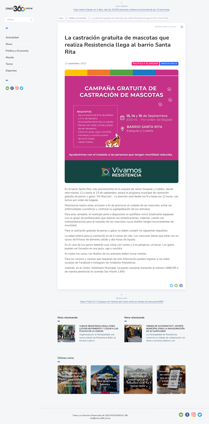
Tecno (9, 64)
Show (9, 44)
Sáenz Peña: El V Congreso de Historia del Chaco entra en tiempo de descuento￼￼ (121, 301)
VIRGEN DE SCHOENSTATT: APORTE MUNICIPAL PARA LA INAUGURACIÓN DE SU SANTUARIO (165, 329)
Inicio (61, 18)
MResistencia (169, 63)
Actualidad (12, 37)
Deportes (11, 70)
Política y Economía (17, 50)
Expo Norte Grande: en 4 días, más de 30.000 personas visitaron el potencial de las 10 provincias (122, 9)
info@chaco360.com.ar (100, 418)
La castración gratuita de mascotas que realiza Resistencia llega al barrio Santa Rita (118, 45)
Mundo (10, 57)
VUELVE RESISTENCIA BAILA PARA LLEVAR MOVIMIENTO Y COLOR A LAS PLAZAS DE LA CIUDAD (98, 329)
